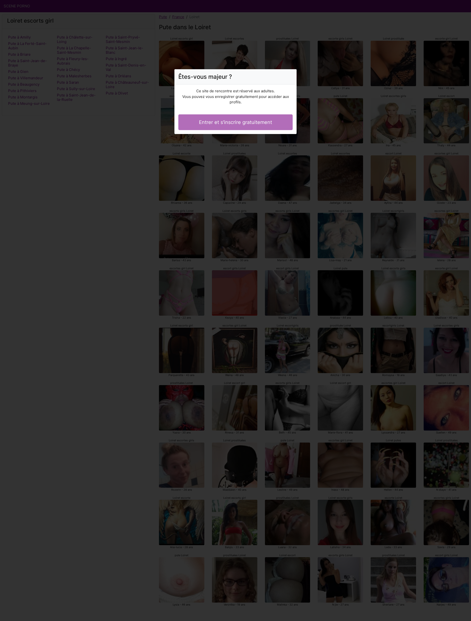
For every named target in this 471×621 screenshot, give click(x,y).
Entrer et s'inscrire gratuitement (235, 122)
